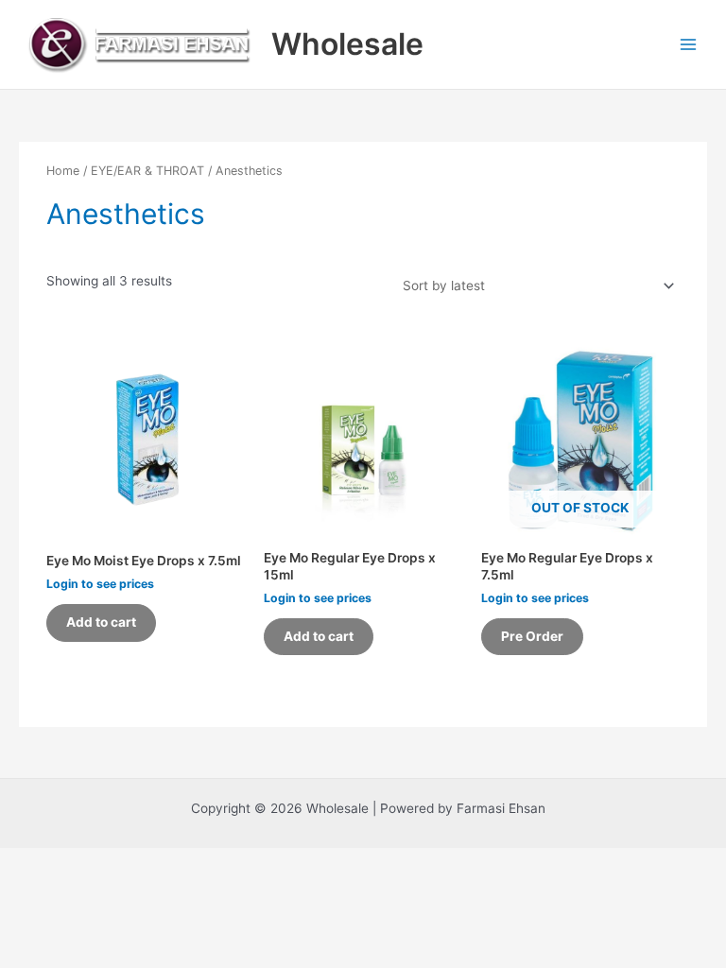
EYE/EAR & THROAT (147, 171)
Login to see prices (100, 584)
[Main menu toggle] (688, 44)
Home (62, 171)
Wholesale (347, 44)
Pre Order (532, 636)
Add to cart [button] (101, 622)
